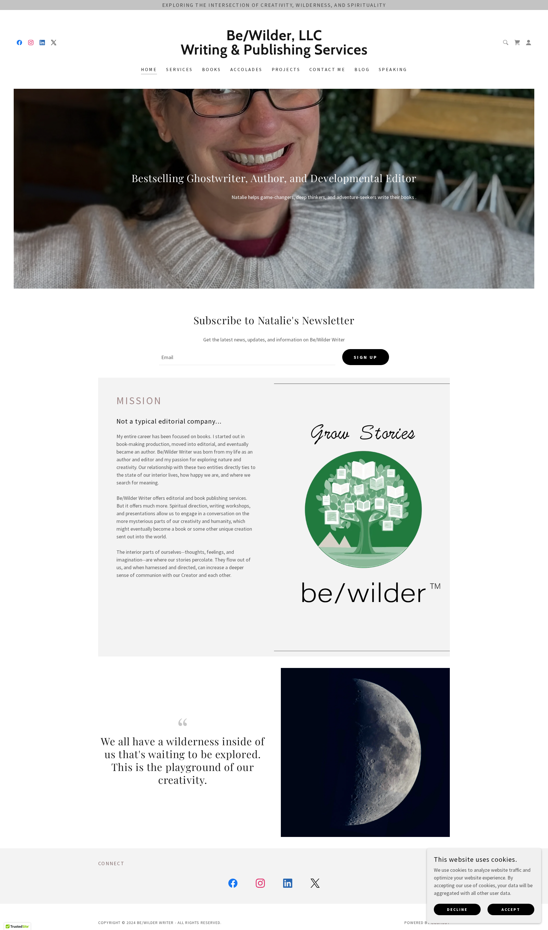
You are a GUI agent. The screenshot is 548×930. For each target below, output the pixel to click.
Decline (457, 909)
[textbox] (247, 357)
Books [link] (211, 69)
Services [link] (179, 69)
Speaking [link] (393, 69)
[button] (528, 42)
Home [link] (149, 69)
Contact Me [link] (327, 69)
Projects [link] (286, 69)
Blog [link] (362, 69)
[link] (19, 42)
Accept (510, 909)
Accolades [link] (246, 69)
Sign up (366, 357)
